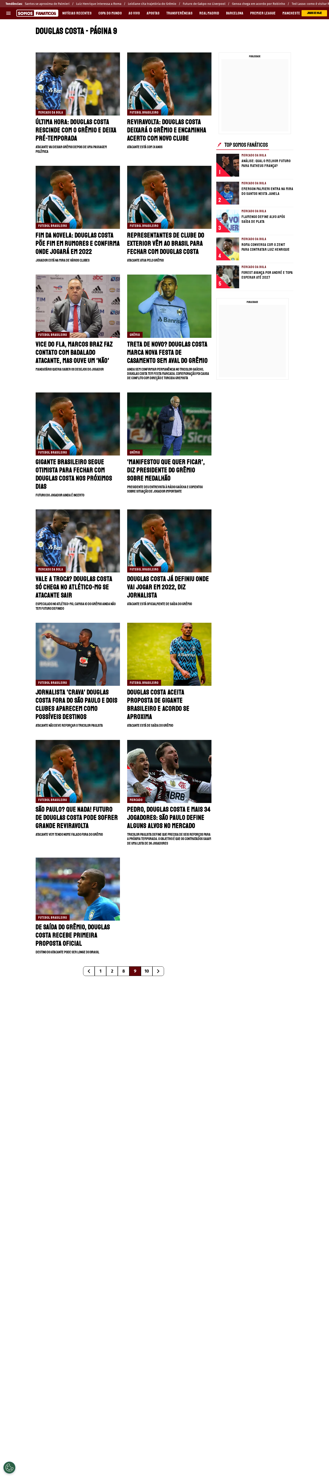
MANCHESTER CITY (296, 13)
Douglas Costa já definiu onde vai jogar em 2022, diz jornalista (168, 587)
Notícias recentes (77, 13)
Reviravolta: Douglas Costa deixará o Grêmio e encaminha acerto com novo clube (166, 130)
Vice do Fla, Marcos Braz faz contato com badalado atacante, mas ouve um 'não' (74, 352)
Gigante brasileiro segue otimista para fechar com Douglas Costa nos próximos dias (74, 474)
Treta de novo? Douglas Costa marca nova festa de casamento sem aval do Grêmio (167, 352)
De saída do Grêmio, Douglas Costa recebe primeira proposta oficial (73, 935)
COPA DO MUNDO (110, 13)
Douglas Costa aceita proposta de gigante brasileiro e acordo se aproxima (158, 704)
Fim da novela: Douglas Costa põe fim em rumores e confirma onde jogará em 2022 (78, 243)
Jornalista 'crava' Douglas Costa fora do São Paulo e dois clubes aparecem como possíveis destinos (77, 704)
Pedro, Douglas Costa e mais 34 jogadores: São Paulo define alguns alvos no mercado (169, 817)
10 (147, 971)
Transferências (179, 13)
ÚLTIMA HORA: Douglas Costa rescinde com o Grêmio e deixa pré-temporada (76, 130)
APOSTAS (153, 13)
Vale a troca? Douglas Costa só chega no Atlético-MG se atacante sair (74, 587)
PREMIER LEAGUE (263, 13)
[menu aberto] (8, 13)
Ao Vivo (134, 13)
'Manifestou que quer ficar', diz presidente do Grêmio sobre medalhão (166, 470)
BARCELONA (234, 13)
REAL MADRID (209, 13)
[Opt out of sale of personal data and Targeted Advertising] (9, 1468)
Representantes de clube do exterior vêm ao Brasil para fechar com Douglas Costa (165, 243)
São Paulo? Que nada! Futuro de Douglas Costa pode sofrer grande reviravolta (77, 817)
